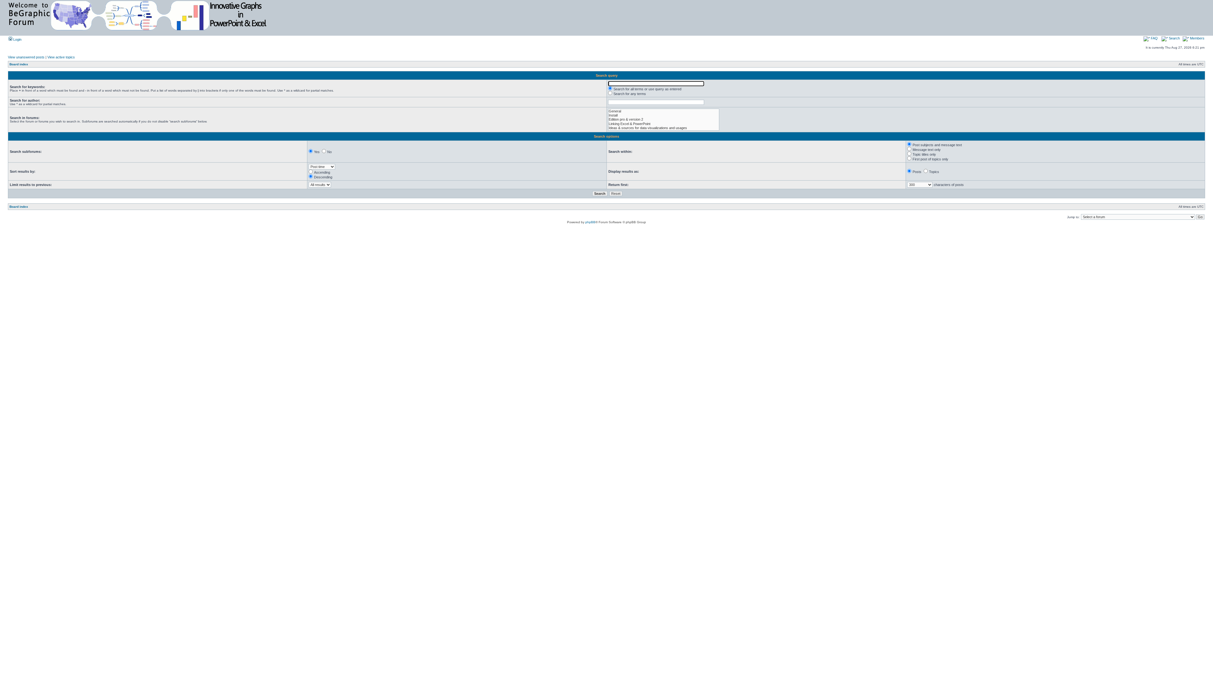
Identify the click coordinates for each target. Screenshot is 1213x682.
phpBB (590, 222)
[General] (664, 111)
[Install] (664, 115)
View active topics (61, 57)
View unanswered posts (26, 57)
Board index (18, 64)
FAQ (1154, 38)
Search (1174, 38)
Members (1196, 38)
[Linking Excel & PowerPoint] (664, 124)
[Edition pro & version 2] (664, 119)
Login (16, 39)
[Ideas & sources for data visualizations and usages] (664, 128)
